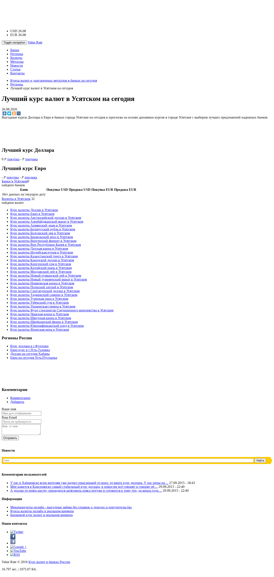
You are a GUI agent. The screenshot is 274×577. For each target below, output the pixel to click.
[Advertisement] (137, 11)
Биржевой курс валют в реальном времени (41, 515)
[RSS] (15, 554)
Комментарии (20, 398)
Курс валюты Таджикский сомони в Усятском (43, 295)
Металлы (17, 61)
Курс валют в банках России (49, 562)
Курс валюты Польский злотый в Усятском (41, 287)
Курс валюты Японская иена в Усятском (39, 329)
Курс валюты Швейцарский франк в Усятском (44, 322)
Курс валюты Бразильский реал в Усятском (41, 237)
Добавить (17, 402)
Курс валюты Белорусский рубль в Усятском (42, 229)
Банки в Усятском (14, 181)
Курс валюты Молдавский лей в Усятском (40, 271)
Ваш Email (9, 417)
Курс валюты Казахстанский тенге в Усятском (44, 256)
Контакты (17, 73)
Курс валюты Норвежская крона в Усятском (42, 283)
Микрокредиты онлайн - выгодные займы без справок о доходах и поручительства (71, 507)
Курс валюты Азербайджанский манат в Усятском (46, 221)
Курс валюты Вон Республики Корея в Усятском (45, 244)
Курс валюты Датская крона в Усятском (39, 248)
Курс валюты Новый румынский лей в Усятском (45, 275)
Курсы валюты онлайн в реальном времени (42, 511)
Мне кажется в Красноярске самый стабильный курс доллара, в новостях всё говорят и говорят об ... (84, 486)
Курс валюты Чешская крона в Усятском (39, 314)
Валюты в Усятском (16, 199)
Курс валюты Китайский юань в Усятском (41, 268)
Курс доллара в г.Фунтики (29, 346)
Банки (14, 50)
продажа (31, 159)
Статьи (15, 69)
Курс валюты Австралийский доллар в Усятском (45, 217)
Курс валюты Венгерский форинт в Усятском (43, 241)
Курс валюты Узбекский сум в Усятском (39, 302)
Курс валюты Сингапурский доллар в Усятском (45, 291)
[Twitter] (9, 113)
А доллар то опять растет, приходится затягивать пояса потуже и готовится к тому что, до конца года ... (86, 490)
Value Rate (35, 42)
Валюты (16, 58)
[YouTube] (18, 551)
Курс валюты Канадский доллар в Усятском (42, 260)
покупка (13, 159)
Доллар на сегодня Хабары (30, 354)
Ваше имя (9, 409)
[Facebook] (12, 543)
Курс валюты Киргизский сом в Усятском (40, 264)
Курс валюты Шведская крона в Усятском (40, 318)
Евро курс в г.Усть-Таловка (30, 350)
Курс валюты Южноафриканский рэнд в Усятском (47, 326)
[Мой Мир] (19, 113)
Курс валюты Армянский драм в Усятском (41, 225)
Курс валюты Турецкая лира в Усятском (39, 299)
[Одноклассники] (14, 113)
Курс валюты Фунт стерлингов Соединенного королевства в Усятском (61, 310)
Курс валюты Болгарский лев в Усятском (40, 233)
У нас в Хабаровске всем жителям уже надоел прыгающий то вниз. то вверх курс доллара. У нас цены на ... (89, 483)
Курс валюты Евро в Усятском (32, 214)
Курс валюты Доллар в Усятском (34, 210)
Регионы (16, 54)
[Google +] (18, 547)
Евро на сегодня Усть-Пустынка (33, 357)
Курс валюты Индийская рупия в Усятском (41, 252)
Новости (16, 65)
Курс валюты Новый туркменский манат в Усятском (48, 279)
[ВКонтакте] (4, 113)
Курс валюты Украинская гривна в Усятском (42, 306)
